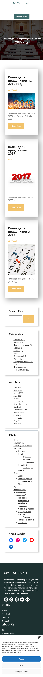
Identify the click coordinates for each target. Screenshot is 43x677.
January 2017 (19, 401)
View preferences (21, 672)
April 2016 (18, 423)
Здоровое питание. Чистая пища (28, 459)
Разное (17, 359)
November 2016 (20, 404)
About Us (6, 614)
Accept (21, 659)
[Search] (28, 319)
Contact (5, 621)
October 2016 (19, 407)
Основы (17, 351)
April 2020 (18, 388)
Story (4, 630)
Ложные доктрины (21, 345)
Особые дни (28, 468)
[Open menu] (21, 9)
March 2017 (18, 399)
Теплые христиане (26, 520)
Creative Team (8, 633)
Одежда (17, 348)
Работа (21, 470)
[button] (39, 638)
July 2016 (17, 415)
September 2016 (20, 410)
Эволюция (22, 523)
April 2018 (18, 390)
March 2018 (18, 393)
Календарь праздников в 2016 (19, 231)
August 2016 (19, 412)
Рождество (27, 517)
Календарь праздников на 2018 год (20, 80)
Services (6, 617)
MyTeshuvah (21, 3)
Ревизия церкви (25, 479)
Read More (16, 126)
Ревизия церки (20, 490)
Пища (16, 353)
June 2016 (18, 418)
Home (16, 440)
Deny (21, 665)
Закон (20, 476)
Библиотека (19, 340)
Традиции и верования (23, 362)
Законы (17, 342)
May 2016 (18, 421)
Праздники (18, 356)
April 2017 (18, 396)
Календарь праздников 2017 (17, 150)
